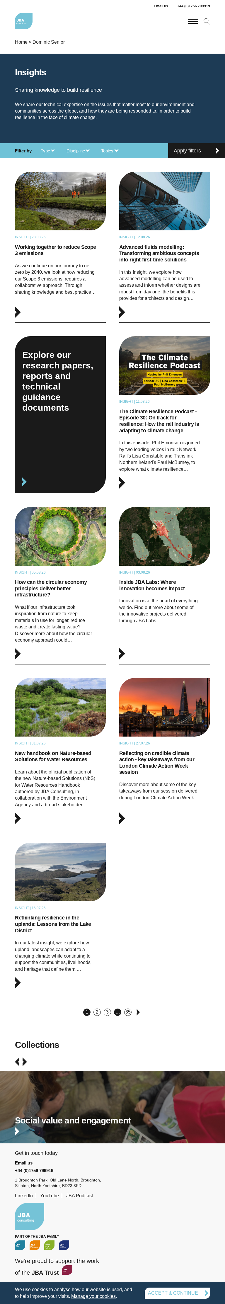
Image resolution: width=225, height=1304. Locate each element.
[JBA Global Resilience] (49, 1245)
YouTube (49, 1196)
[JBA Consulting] (24, 21)
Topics (107, 150)
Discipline (76, 150)
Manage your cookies (93, 1296)
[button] (17, 1062)
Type (45, 150)
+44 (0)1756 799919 (193, 6)
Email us (161, 6)
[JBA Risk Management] (35, 1245)
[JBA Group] (20, 1245)
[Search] (206, 21)
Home (21, 42)
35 (128, 1011)
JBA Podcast (79, 1196)
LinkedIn (24, 1196)
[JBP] (64, 1245)
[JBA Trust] (66, 1272)
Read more (60, 247)
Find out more (112, 1112)
